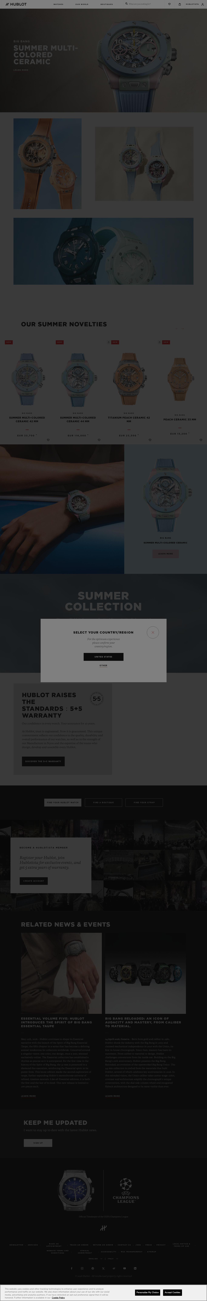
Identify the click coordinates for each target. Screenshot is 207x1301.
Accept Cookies (172, 1293)
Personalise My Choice (148, 1293)
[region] (103, 1293)
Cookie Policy (58, 1298)
